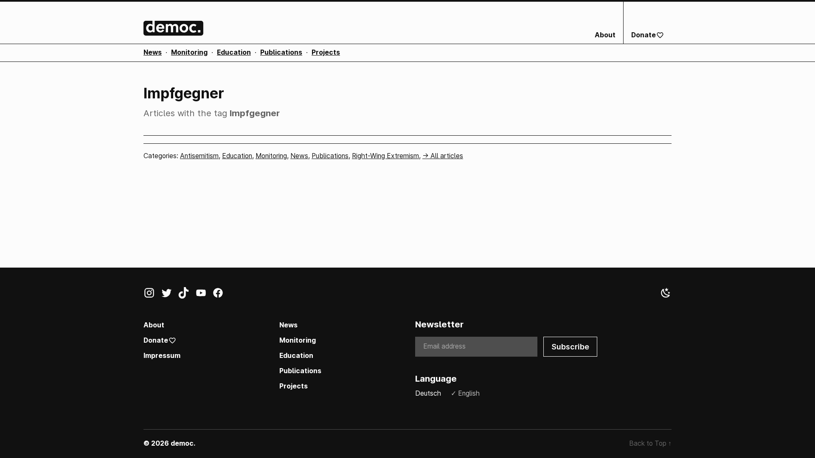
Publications (281, 52)
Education (234, 52)
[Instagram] (152, 294)
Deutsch (428, 393)
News (152, 52)
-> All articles (442, 156)
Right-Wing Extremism (385, 156)
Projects (326, 52)
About (605, 35)
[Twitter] (169, 294)
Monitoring (189, 52)
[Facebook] (221, 294)
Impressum (161, 356)
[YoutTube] (204, 294)
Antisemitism (199, 156)
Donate (643, 35)
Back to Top (650, 443)
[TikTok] (186, 294)
